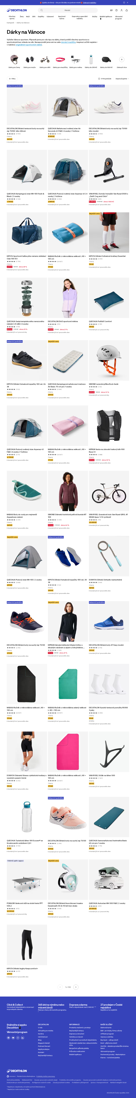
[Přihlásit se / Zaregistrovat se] (121, 10)
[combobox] (122, 79)
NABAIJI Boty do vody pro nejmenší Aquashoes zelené (22, 515)
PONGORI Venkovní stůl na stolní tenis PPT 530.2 (25, 904)
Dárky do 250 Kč (91, 67)
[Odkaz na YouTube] (13, 1037)
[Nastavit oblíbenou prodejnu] (111, 10)
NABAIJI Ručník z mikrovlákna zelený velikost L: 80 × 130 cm (67, 709)
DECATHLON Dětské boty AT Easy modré (106, 645)
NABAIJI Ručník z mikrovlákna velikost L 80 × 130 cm (67, 257)
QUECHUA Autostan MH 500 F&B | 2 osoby (107, 903)
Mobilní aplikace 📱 (106, 18)
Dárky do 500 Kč (106, 67)
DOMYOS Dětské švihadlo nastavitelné (105, 580)
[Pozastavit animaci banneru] (124, 2)
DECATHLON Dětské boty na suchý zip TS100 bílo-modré (108, 129)
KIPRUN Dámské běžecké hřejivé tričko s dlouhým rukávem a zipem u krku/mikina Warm (65, 646)
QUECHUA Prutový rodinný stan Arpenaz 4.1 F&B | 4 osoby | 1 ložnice (25, 450)
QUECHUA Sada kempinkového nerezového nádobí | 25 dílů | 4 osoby (26, 322)
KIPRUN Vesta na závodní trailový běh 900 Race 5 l (107, 450)
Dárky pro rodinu (75, 67)
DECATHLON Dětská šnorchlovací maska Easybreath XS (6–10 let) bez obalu (65, 904)
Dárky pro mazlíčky (60, 67)
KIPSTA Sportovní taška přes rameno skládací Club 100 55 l (27, 257)
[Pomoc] (116, 10)
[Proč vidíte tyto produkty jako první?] (99, 79)
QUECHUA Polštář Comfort (100, 321)
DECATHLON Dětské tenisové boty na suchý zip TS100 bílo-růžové (26, 129)
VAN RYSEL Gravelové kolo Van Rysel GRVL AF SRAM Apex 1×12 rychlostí (108, 515)
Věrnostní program (119, 18)
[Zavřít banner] (127, 2)
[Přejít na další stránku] (75, 987)
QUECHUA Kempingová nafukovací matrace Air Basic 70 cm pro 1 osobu (67, 385)
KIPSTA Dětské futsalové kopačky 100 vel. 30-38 (67, 581)
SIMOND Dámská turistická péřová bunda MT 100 (67, 515)
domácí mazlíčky (68, 42)
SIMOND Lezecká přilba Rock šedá (104, 384)
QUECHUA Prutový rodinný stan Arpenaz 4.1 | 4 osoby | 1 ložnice (68, 195)
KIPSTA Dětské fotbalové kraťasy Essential (107, 256)
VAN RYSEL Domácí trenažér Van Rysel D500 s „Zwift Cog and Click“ (108, 195)
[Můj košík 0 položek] (126, 10)
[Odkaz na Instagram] (18, 1037)
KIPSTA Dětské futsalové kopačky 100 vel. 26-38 (26, 385)
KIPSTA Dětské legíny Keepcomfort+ (22, 968)
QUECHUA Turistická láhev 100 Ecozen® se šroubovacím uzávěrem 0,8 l (25, 842)
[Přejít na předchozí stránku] (60, 987)
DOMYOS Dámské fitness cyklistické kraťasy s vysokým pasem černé (27, 776)
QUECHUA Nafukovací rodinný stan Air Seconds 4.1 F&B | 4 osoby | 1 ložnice (64, 129)
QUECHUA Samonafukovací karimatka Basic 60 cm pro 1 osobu (108, 842)
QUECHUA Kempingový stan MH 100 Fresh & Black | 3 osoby (26, 195)
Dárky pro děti (45, 67)
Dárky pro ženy (14, 67)
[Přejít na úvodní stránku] (17, 10)
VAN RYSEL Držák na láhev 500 (102, 775)
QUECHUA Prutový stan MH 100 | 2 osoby (24, 580)
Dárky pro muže (30, 67)
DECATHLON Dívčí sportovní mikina (63, 321)
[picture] (27, 105)
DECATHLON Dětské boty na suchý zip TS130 (26, 645)
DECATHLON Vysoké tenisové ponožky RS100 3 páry (108, 709)
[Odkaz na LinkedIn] (22, 1037)
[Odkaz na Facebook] (8, 1037)
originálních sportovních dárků (29, 45)
